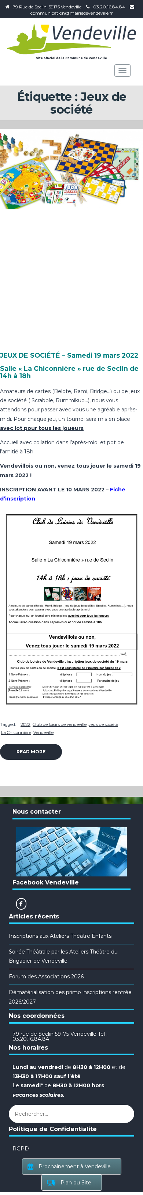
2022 (25, 724)
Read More (30, 751)
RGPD (20, 1148)
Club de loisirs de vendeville (60, 724)
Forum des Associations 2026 (46, 976)
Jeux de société (103, 724)
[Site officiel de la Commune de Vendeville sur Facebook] (21, 904)
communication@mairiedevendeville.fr (71, 13)
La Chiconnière (16, 732)
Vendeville (43, 732)
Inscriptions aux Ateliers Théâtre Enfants (60, 936)
